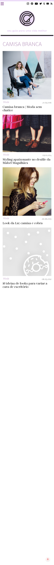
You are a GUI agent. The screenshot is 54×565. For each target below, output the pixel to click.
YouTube (36, 3)
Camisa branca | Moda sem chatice (22, 109)
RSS (52, 3)
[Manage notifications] (48, 559)
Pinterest (32, 3)
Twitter (40, 3)
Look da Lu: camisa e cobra (23, 223)
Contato (47, 3)
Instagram (28, 3)
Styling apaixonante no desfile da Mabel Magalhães (26, 161)
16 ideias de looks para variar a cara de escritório (25, 285)
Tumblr (44, 3)
